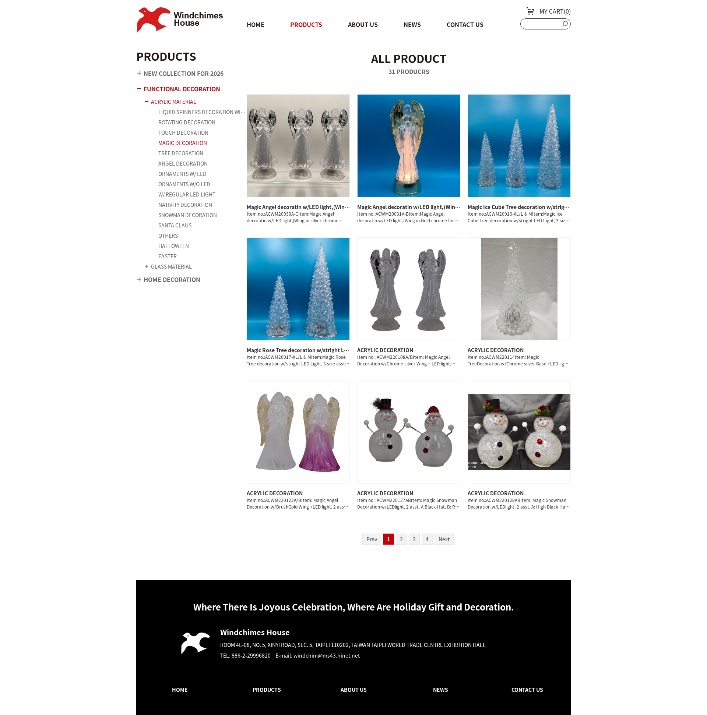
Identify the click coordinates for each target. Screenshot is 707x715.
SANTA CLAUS (174, 225)
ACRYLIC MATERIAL (173, 101)
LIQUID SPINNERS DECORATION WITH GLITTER (202, 112)
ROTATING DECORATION (186, 122)
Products (306, 24)
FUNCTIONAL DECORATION (182, 88)
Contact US (465, 24)
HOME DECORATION (172, 279)
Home (255, 24)
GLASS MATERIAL (171, 266)
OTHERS (168, 235)
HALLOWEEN (173, 245)
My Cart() (555, 11)
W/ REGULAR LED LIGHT (186, 194)
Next (444, 539)
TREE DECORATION (180, 153)
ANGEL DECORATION (183, 163)
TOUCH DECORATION (183, 132)
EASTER (167, 256)
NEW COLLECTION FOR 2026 (184, 73)
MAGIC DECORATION (182, 142)
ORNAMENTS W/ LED (182, 173)
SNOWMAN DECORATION (187, 215)
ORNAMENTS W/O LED (184, 184)
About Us (363, 24)
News (412, 24)
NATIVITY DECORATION (185, 204)
